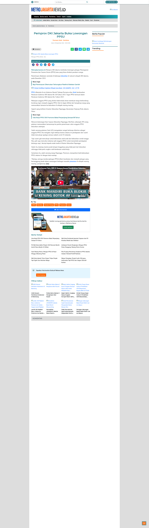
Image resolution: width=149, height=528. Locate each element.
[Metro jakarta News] (48, 9)
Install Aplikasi (68, 227)
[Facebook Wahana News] (33, 64)
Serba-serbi (44, 16)
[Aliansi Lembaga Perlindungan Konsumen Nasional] (105, 42)
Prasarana (62, 205)
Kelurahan (40, 205)
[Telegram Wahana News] (53, 64)
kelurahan (64, 76)
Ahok (74, 92)
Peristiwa (52, 16)
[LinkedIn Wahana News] (45, 64)
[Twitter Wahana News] (41, 64)
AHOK (33, 205)
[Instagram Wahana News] (37, 64)
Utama (36, 16)
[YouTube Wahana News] (49, 64)
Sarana (69, 205)
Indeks (69, 16)
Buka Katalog (41, 275)
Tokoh (59, 16)
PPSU (33, 92)
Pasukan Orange (49, 205)
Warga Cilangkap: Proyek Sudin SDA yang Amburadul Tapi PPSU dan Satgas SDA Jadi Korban (73, 260)
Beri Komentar (62, 210)
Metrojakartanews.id (38, 70)
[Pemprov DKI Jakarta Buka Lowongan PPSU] (44, 54)
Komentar (37, 49)
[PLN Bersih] (114, 9)
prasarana (73, 161)
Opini (64, 16)
